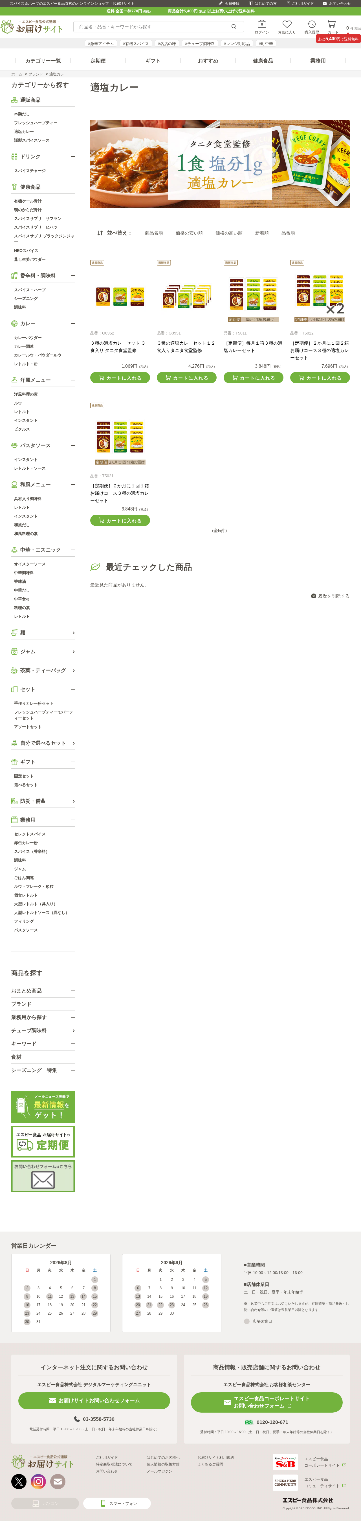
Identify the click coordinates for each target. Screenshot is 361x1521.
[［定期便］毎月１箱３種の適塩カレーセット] (253, 296)
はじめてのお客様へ (163, 1457)
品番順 (288, 233)
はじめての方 (266, 3)
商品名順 (154, 233)
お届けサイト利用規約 (215, 1457)
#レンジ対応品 (237, 43)
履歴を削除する (334, 596)
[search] (234, 26)
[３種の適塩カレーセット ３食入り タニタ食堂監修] (120, 296)
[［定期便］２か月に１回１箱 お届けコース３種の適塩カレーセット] (120, 439)
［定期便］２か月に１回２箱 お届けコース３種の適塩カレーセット (319, 350)
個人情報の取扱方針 (163, 1464)
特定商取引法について (114, 1464)
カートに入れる (124, 378)
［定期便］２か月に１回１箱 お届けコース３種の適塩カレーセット (119, 493)
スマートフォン (123, 1503)
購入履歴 (312, 32)
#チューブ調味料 (200, 43)
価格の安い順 (189, 233)
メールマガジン (159, 1471)
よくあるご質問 (210, 1464)
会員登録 (232, 3)
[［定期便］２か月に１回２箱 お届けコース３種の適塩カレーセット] (320, 296)
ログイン (262, 32)
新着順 (262, 233)
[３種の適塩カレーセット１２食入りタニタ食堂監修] (186, 296)
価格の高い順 (229, 233)
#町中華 (266, 43)
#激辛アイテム (101, 43)
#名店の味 (167, 43)
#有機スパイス (136, 43)
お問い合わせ (340, 3)
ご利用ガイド (303, 3)
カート (333, 32)
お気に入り (287, 32)
